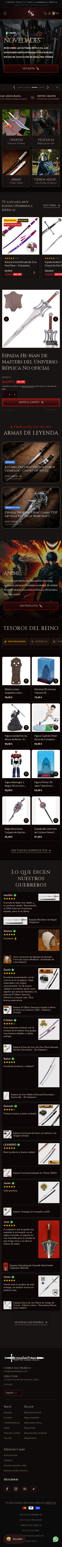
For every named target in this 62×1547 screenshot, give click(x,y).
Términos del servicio (31, 1525)
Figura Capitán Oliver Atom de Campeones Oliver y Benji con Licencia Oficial (45, 737)
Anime (7, 1428)
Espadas (8, 1412)
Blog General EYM (32, 1412)
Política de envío (31, 1530)
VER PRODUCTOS (29, 606)
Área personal (10, 1455)
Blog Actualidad (31, 1417)
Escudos (8, 1417)
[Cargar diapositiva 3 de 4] (34, 87)
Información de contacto (31, 1536)
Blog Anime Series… (34, 1422)
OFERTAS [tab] (41, 641)
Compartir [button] (10, 410)
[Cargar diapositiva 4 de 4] (41, 87)
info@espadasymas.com (15, 1371)
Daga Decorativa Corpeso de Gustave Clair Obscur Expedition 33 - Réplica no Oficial (15, 830)
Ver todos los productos (29, 850)
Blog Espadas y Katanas (35, 1433)
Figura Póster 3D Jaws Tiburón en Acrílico (43, 784)
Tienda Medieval (12, 1422)
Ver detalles (50, 410)
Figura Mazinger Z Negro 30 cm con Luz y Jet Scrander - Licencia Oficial (16, 784)
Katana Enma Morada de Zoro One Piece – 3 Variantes (21, 263)
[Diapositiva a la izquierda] (6, 319)
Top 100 (7, 1438)
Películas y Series (12, 1433)
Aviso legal (31, 1541)
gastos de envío (28, 386)
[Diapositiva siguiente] (47, 87)
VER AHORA (29, 72)
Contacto (8, 1460)
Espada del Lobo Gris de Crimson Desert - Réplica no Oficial (45, 830)
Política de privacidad (31, 1520)
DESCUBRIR (49, 205)
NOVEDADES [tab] (17, 641)
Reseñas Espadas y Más (15, 1465)
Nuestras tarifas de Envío (16, 1470)
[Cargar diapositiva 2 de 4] (27, 87)
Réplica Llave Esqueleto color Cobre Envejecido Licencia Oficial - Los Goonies (16, 691)
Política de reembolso (31, 1514)
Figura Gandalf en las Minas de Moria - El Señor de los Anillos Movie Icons (16, 737)
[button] (45, 13)
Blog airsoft (29, 1428)
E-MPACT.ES (50, 1502)
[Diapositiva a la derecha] (55, 319)
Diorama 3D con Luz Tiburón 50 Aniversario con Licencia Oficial (45, 691)
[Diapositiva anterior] (14, 87)
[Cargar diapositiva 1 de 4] (20, 87)
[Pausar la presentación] (58, 87)
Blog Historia (30, 1438)
